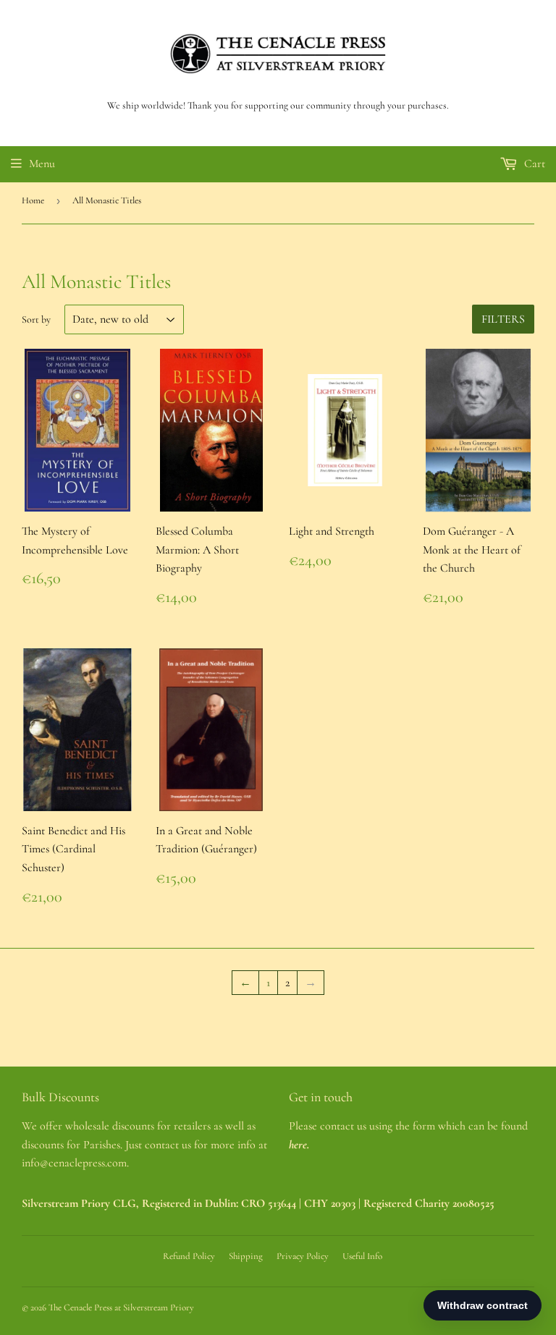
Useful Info (362, 1256)
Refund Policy (189, 1256)
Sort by (36, 319)
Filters (503, 319)
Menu (42, 163)
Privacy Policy (303, 1256)
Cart (533, 163)
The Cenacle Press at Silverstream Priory (121, 1307)
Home (33, 200)
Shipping (246, 1256)
